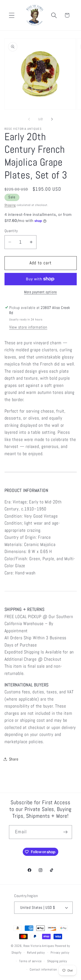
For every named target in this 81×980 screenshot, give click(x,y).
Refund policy (36, 952)
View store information (28, 327)
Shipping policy (57, 961)
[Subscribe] (65, 832)
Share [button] (13, 759)
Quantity (11, 230)
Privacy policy (60, 952)
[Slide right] (52, 119)
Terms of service (30, 961)
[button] (11, 15)
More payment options (40, 292)
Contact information (43, 969)
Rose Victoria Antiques (38, 946)
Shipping (10, 205)
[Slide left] (29, 119)
